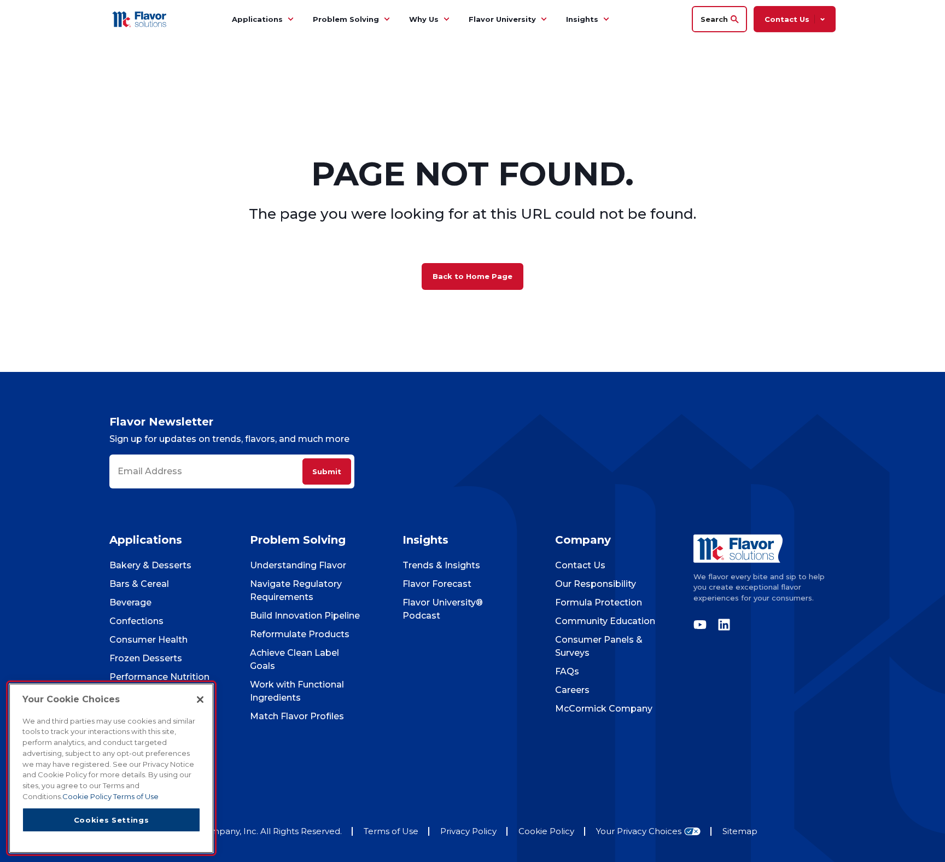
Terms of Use (391, 831)
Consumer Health (148, 639)
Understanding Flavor (298, 565)
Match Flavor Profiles (297, 716)
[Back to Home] (140, 18)
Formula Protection (598, 602)
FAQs (567, 671)
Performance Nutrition (159, 677)
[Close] (200, 700)
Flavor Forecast (436, 584)
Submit (326, 471)
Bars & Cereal (139, 584)
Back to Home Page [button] (472, 276)
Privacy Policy (468, 831)
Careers (572, 690)
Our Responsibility (595, 584)
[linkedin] (721, 624)
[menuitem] (290, 19)
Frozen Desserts (145, 658)
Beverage (130, 602)
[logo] (764, 548)
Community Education (605, 621)
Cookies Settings (111, 819)
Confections (136, 621)
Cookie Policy (546, 831)
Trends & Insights (441, 565)
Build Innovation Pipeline (305, 615)
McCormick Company (603, 708)
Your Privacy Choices (638, 831)
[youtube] (702, 624)
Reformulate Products (299, 634)
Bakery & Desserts (150, 565)
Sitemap (739, 831)
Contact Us (580, 565)
